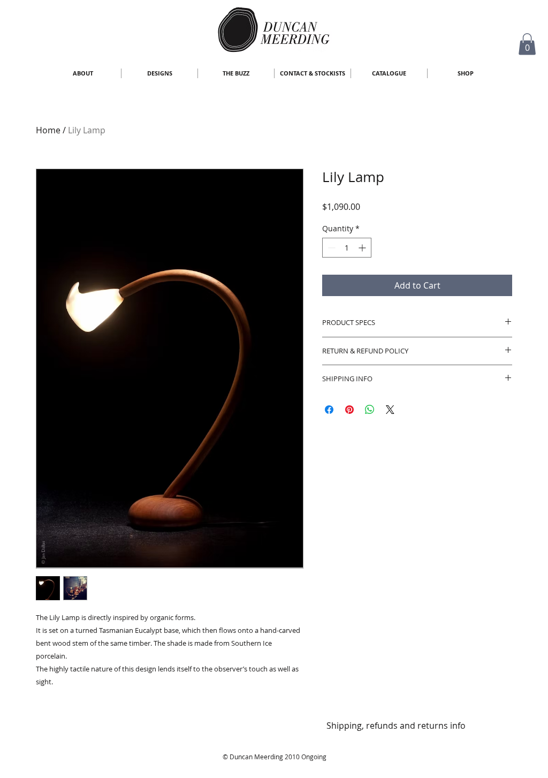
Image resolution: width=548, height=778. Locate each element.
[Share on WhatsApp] (369, 409)
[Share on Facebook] (329, 409)
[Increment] (363, 247)
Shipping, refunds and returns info (396, 725)
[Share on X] (390, 409)
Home (48, 130)
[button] (527, 44)
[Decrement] (330, 247)
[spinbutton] (346, 247)
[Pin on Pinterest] (349, 409)
